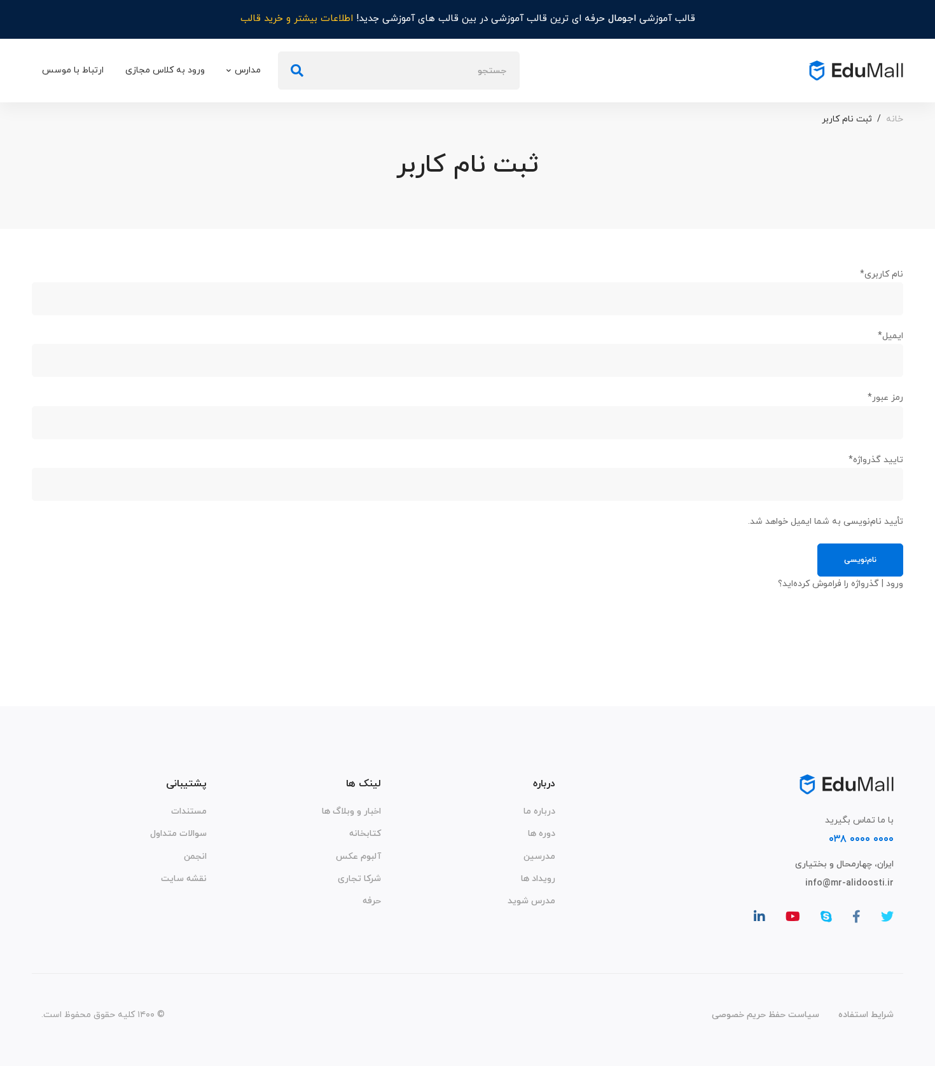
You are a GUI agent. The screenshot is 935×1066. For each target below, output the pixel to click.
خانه (894, 119)
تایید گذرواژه (875, 460)
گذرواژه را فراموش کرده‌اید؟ (828, 584)
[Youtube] (792, 916)
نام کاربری (881, 274)
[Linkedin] (759, 916)
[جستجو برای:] (399, 71)
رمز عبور (885, 398)
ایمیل (890, 336)
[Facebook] (856, 916)
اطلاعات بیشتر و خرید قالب (296, 18)
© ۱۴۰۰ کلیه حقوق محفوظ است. (103, 1015)
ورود (894, 584)
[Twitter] (887, 916)
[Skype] (826, 916)
